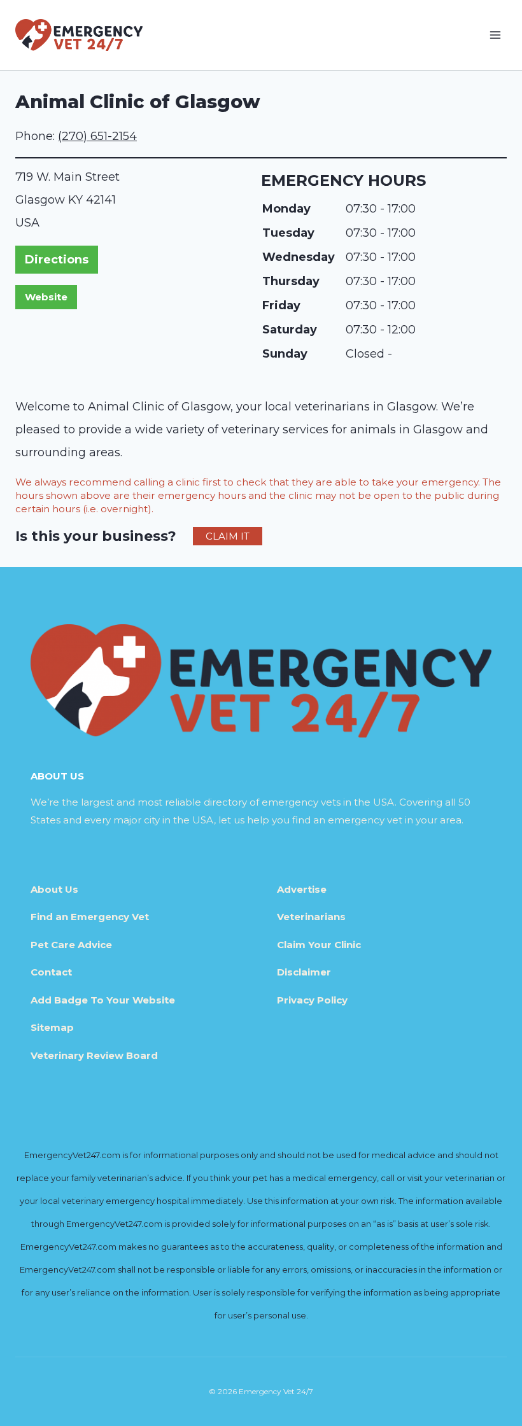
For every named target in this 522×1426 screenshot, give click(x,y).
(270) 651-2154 (97, 136)
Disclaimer (304, 972)
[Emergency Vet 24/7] (79, 34)
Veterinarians (311, 917)
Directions (56, 260)
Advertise (302, 889)
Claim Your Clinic (319, 945)
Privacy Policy (312, 1000)
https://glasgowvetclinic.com (46, 297)
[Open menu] (495, 35)
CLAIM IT (228, 536)
